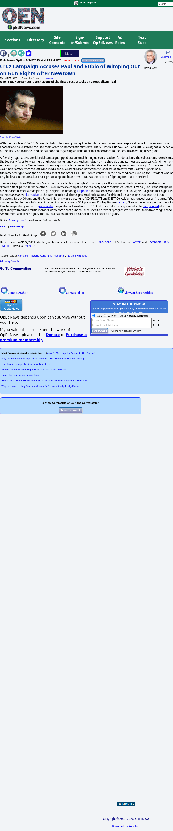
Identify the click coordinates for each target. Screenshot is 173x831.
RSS (166, 242)
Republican (59, 255)
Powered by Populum (126, 826)
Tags (82, 255)
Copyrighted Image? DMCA (10, 137)
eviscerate (46, 206)
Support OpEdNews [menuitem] (101, 40)
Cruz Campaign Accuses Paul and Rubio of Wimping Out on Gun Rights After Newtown (70, 70)
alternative (32, 195)
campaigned (151, 206)
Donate (53, 334)
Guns (43, 255)
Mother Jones (15, 220)
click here (105, 242)
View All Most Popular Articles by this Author (70, 353)
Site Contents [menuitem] (57, 40)
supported (83, 191)
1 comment (50, 78)
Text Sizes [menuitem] (142, 40)
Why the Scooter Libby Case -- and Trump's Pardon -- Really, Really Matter (40, 386)
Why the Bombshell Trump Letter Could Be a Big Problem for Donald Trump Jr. (43, 358)
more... (29, 246)
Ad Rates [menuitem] (120, 40)
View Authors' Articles (138, 293)
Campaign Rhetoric (28, 255)
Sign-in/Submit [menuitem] (79, 40)
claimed (121, 202)
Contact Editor (75, 293)
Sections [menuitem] (12, 39)
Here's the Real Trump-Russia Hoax (20, 375)
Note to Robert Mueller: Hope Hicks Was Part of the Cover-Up (33, 369)
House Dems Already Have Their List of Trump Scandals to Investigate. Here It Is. (44, 380)
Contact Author (18, 293)
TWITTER (5, 246)
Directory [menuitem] (35, 39)
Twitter (136, 242)
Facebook (154, 242)
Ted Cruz (71, 255)
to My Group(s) (9, 261)
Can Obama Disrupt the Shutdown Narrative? (25, 364)
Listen (70, 53)
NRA (49, 255)
